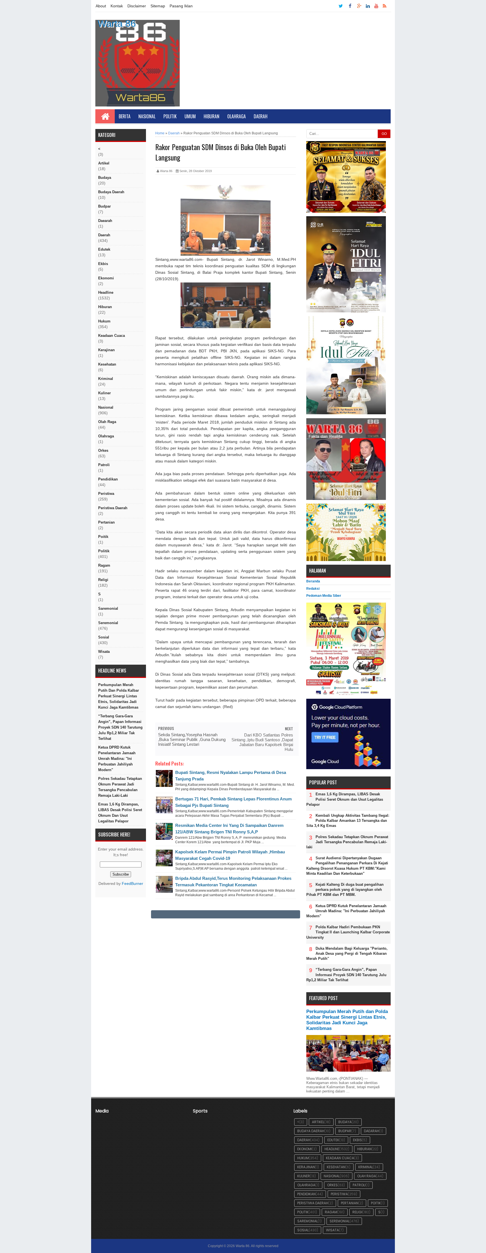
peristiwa (106, 493)
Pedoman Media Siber (323, 596)
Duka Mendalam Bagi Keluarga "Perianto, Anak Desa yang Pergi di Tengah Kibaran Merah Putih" (347, 953)
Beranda (313, 581)
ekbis (103, 264)
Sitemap (157, 6)
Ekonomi (106, 278)
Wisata (104, 651)
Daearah (105, 221)
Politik (170, 116)
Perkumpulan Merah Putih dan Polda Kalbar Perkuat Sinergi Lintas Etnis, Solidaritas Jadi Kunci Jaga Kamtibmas (118, 696)
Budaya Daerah (111, 192)
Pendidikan (108, 479)
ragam (104, 565)
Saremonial (108, 608)
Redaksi (313, 589)
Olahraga (236, 116)
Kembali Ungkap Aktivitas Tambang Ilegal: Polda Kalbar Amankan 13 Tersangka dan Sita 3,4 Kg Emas (347, 820)
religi (103, 580)
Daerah (260, 116)
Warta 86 (117, 23)
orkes (103, 450)
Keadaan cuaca (111, 335)
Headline (105, 292)
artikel (103, 163)
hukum (104, 321)
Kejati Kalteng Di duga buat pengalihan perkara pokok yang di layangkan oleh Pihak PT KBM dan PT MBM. (345, 889)
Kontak (117, 6)
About (101, 6)
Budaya (104, 177)
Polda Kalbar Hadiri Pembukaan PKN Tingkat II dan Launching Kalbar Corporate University (348, 932)
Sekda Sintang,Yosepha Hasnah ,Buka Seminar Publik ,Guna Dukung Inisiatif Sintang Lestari (192, 739)
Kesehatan (107, 364)
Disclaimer (136, 6)
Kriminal (105, 379)
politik (103, 551)
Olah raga (107, 422)
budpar (104, 206)
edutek (104, 249)
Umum (190, 116)
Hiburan (211, 116)
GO (384, 134)
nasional (105, 407)
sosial (103, 637)
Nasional (147, 116)
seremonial (108, 623)
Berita (124, 116)
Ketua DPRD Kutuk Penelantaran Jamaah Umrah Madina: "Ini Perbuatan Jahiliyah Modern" (117, 758)
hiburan (105, 307)
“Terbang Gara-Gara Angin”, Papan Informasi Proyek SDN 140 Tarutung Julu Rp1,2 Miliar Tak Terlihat (120, 727)
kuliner (104, 393)
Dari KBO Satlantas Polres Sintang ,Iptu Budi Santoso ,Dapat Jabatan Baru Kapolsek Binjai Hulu (262, 742)
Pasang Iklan (181, 6)
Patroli (104, 465)
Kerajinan (106, 350)
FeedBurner (132, 884)
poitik (103, 537)
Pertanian (106, 522)
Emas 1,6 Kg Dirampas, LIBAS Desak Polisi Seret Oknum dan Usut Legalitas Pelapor (120, 812)
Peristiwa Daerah (112, 508)
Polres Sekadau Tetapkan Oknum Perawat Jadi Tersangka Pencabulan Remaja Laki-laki (120, 787)
